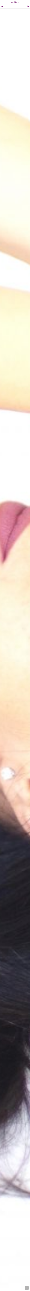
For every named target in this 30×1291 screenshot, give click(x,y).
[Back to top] (27, 1288)
